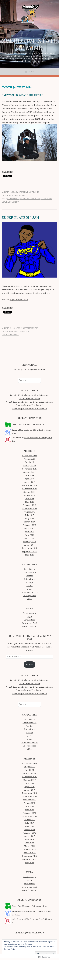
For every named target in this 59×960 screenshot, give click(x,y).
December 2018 (29, 485)
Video (29, 599)
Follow (29, 664)
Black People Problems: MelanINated (29, 408)
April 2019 (29, 479)
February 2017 (29, 525)
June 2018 (29, 498)
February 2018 (29, 505)
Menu (31, 72)
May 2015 (29, 555)
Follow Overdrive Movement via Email (29, 637)
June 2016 (29, 535)
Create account (29, 613)
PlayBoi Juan (46, 199)
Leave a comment (10, 202)
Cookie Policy (10, 949)
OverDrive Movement (28, 192)
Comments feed (29, 623)
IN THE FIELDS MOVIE (29, 398)
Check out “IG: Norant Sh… (34, 424)
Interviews (29, 579)
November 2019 (29, 469)
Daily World (20, 195)
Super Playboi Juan (20, 217)
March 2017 (29, 522)
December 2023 (29, 455)
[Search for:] (29, 380)
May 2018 (29, 502)
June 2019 (29, 475)
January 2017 (29, 528)
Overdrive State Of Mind (30, 44)
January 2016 (29, 545)
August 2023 (29, 459)
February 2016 (29, 541)
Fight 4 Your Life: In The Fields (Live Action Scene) (29, 402)
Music (29, 589)
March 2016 (29, 538)
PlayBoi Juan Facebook (29, 932)
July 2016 (29, 532)
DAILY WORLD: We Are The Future (22, 95)
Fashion (29, 576)
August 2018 (29, 495)
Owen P (15, 424)
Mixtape (29, 582)
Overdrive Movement (29, 199)
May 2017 (29, 518)
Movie (29, 586)
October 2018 (29, 492)
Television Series (29, 592)
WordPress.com (29, 626)
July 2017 (29, 515)
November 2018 (29, 489)
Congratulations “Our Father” (29, 405)
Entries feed (29, 620)
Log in (29, 616)
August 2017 (29, 512)
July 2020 (29, 462)
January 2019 (29, 482)
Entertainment (29, 572)
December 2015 (29, 548)
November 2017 (29, 508)
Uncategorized (21, 331)
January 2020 (29, 465)
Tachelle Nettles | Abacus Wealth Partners (29, 395)
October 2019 (29, 472)
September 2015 (29, 551)
